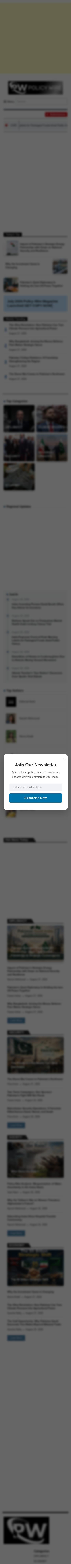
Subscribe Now (35, 797)
